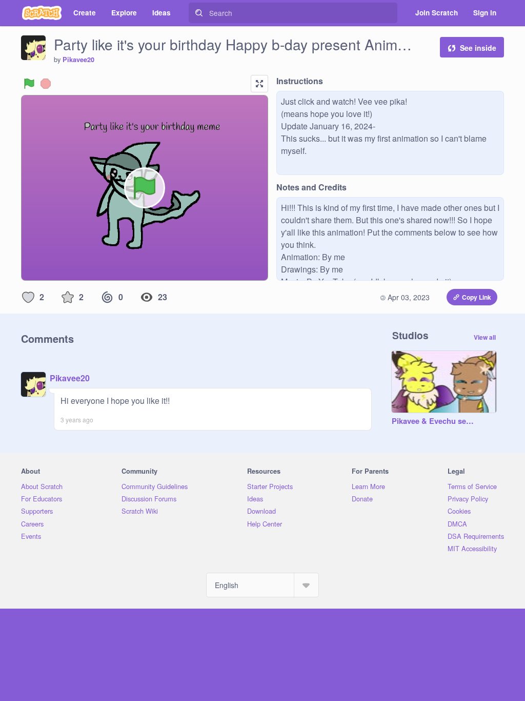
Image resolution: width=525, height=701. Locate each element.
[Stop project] (45, 83)
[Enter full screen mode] (259, 83)
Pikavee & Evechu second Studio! (434, 421)
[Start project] (29, 83)
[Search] (199, 13)
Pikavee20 (78, 59)
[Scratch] (42, 13)
